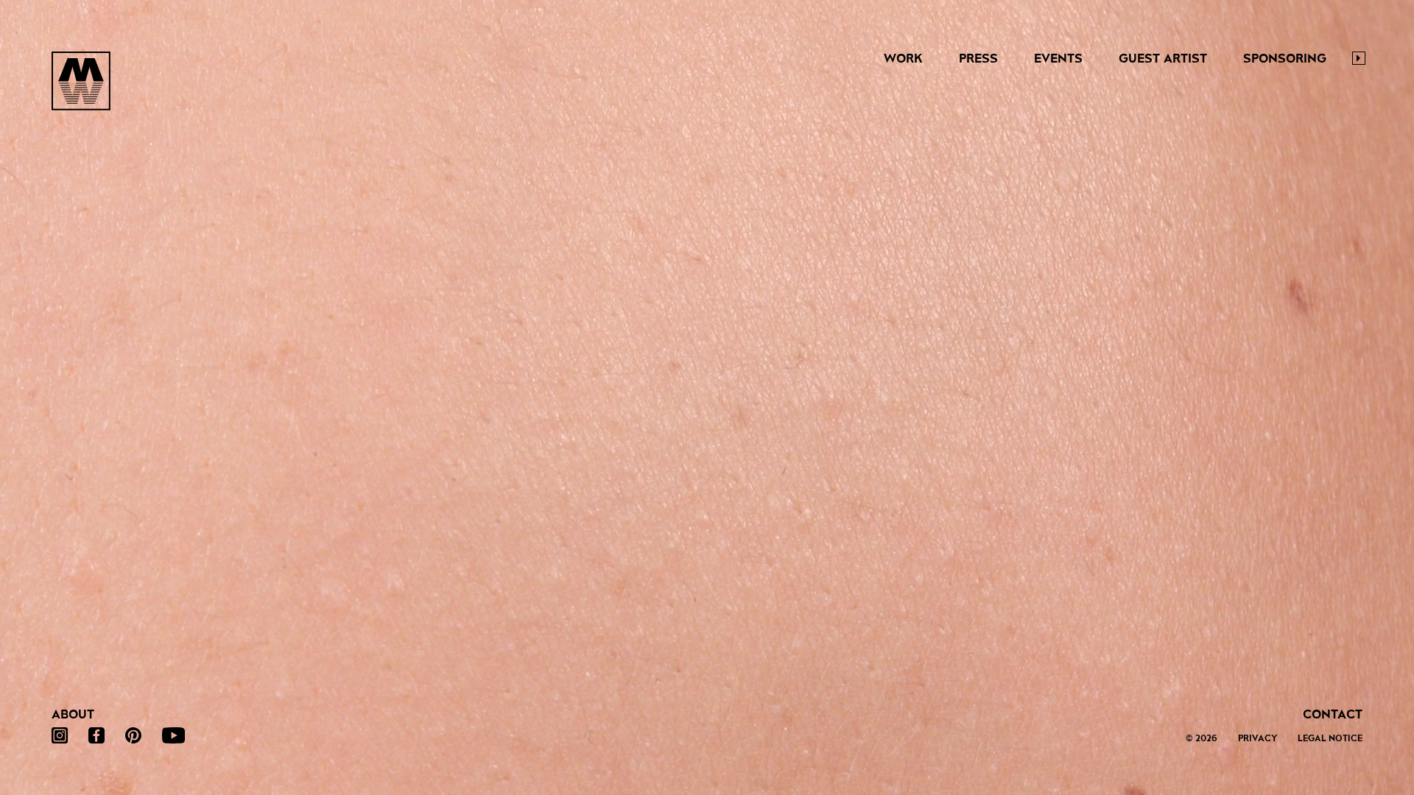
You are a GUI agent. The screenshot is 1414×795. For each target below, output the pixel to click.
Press (978, 58)
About (73, 714)
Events (1058, 58)
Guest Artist (1163, 58)
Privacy (1257, 738)
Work (903, 58)
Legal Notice (1330, 738)
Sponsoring (1284, 58)
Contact (1332, 714)
